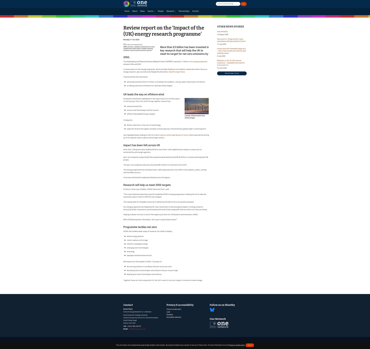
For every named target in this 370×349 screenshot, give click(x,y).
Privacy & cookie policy (173, 309)
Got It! (250, 345)
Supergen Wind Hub (135, 101)
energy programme (200, 61)
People (161, 11)
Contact (195, 11)
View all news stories (232, 73)
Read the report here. (177, 72)
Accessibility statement (173, 317)
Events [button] (150, 11)
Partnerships (184, 11)
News (142, 11)
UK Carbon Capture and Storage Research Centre (169, 135)
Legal (168, 312)
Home (127, 11)
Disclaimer (169, 314)
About (134, 11)
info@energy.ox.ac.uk (136, 329)
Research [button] (170, 11)
